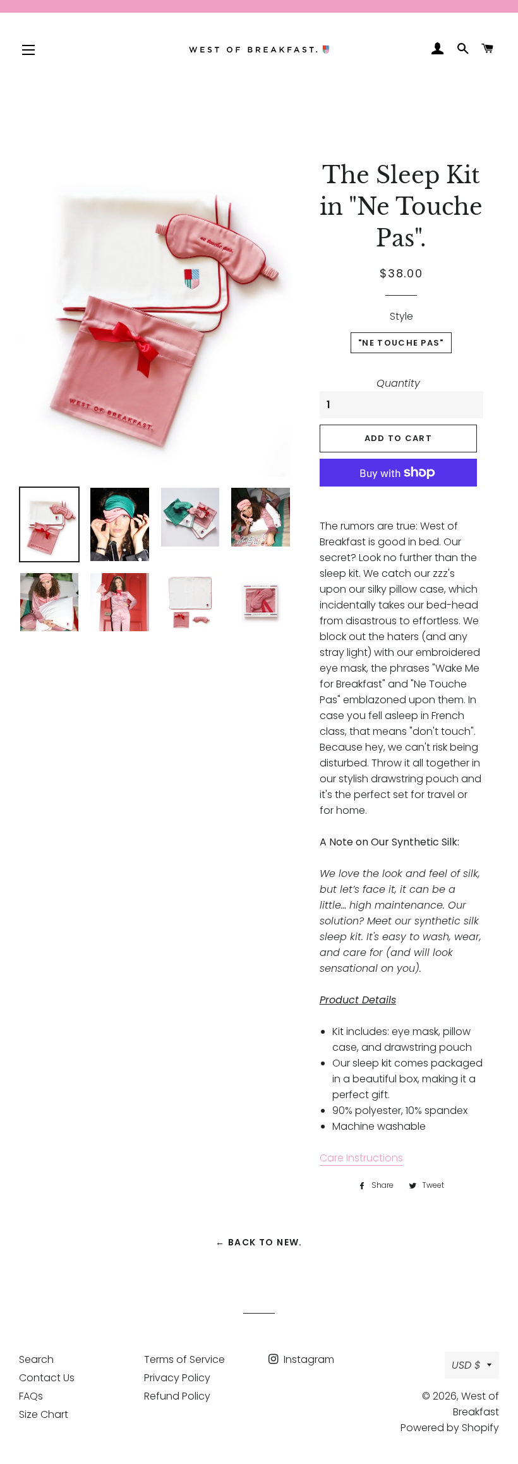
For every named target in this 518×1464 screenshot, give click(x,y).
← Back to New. (259, 1242)
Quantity (398, 383)
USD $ (466, 1365)
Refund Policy (177, 1396)
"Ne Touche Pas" (401, 343)
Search (36, 1359)
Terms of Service (184, 1359)
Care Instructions (361, 1158)
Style (401, 316)
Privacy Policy (177, 1377)
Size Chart (43, 1414)
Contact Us (47, 1377)
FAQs (31, 1396)
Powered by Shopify (450, 1427)
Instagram (307, 1359)
